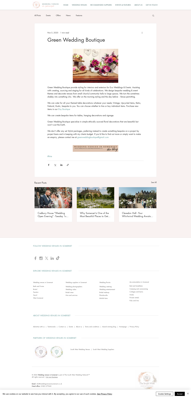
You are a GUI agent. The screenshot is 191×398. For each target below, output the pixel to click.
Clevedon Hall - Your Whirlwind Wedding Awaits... (137, 214)
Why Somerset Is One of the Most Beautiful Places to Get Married (94, 214)
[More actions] (142, 32)
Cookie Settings (164, 394)
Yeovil (35, 295)
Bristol (35, 289)
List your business (52, 377)
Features (79, 15)
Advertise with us (39, 327)
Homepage (123, 327)
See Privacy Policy (104, 394)
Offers (58, 15)
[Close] (187, 394)
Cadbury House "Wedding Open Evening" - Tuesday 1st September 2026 (52, 214)
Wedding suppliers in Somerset (76, 282)
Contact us (62, 327)
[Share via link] (68, 165)
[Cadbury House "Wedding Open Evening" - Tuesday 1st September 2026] (53, 197)
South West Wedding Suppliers (103, 349)
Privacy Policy (134, 327)
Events (48, 15)
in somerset (48, 6)
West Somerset (38, 298)
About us (79, 327)
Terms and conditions (92, 327)
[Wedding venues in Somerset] (95, 197)
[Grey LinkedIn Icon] (52, 258)
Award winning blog (109, 327)
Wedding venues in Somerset (43, 282)
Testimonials (52, 327)
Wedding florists (104, 282)
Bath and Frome (38, 286)
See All (154, 182)
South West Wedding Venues (80, 349)
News (68, 15)
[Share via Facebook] (48, 165)
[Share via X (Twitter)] (55, 165)
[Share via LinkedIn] (61, 165)
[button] (153, 15)
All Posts (37, 15)
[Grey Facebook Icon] (35, 258)
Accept (180, 394)
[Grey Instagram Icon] (41, 258)
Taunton (35, 292)
